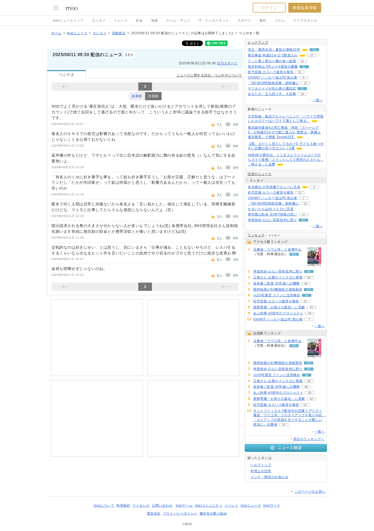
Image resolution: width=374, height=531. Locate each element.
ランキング (256, 235)
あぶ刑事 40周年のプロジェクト (278, 313)
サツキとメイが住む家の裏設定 (272, 88)
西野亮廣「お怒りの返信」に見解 (279, 307)
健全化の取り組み (213, 513)
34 (311, 307)
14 (302, 61)
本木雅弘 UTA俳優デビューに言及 (274, 187)
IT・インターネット (213, 20)
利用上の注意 (261, 471)
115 (308, 289)
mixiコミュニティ (208, 505)
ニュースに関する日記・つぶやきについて (209, 75)
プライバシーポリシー (180, 513)
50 (306, 295)
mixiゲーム (184, 505)
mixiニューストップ (68, 20)
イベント (231, 505)
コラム (280, 20)
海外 (262, 20)
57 (302, 88)
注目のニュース (260, 174)
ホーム (56, 33)
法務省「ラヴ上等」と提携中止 (277, 249)
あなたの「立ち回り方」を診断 (272, 94)
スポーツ (244, 20)
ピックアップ (258, 42)
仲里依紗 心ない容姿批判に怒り (272, 220)
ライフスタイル (305, 20)
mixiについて (104, 505)
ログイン (269, 7)
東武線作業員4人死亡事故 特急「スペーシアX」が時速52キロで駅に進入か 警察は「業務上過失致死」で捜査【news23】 (284, 132)
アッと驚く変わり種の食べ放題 (272, 61)
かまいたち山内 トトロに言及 (271, 209)
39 (309, 313)
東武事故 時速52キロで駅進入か (273, 55)
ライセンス (141, 505)
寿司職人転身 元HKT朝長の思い (272, 214)
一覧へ (317, 100)
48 (306, 283)
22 (299, 192)
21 (299, 72)
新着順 (137, 96)
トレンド (121, 20)
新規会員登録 (305, 7)
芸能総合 (119, 33)
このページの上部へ (310, 491)
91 (304, 66)
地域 (154, 20)
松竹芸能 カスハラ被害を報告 (271, 72)
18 (302, 94)
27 (311, 55)
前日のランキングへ (308, 439)
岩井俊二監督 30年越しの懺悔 (276, 283)
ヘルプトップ (261, 465)
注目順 (153, 96)
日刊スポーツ (227, 63)
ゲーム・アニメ (178, 20)
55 (314, 49)
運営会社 (153, 513)
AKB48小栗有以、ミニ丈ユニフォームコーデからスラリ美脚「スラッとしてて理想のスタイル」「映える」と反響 (286, 159)
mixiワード (271, 505)
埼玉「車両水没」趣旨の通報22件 (274, 49)
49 (308, 277)
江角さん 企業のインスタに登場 (278, 277)
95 (303, 220)
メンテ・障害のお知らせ (270, 477)
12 (305, 83)
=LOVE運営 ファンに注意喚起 (276, 295)
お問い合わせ (162, 505)
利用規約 (123, 505)
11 (303, 214)
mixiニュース (77, 33)
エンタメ (99, 20)
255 (294, 254)
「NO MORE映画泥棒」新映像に (273, 83)
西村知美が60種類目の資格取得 (277, 289)
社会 (139, 20)
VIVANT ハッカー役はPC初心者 (272, 77)
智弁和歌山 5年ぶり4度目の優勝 (273, 66)
